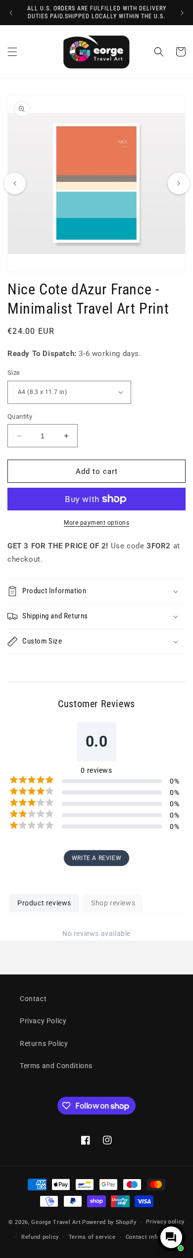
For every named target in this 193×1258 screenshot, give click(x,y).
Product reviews (44, 903)
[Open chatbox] (171, 1237)
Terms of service (92, 1237)
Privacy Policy (43, 1021)
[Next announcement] (182, 13)
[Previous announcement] (11, 13)
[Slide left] (15, 183)
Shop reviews (113, 903)
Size (13, 372)
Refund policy (40, 1237)
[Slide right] (179, 183)
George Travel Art (56, 1222)
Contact (33, 999)
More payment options (96, 522)
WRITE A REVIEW (96, 858)
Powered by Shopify (109, 1222)
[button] (12, 52)
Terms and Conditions (56, 1066)
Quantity (19, 416)
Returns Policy (44, 1043)
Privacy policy (165, 1222)
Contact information (154, 1237)
